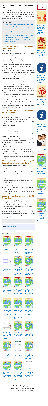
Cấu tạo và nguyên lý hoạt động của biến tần (7, 270)
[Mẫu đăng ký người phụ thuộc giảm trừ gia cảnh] (29, 326)
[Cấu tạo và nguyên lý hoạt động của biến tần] (7, 261)
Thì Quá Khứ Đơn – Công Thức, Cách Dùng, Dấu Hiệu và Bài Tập (29, 250)
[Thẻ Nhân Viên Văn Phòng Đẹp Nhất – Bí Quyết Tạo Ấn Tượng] (7, 282)
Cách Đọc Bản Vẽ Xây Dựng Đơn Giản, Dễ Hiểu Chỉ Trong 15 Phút (7, 335)
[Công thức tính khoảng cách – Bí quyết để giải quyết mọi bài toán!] (7, 303)
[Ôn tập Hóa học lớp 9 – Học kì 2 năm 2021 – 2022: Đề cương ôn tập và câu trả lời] (18, 282)
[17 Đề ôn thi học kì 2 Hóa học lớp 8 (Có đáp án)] (7, 346)
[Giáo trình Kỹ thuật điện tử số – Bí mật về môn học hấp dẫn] (29, 303)
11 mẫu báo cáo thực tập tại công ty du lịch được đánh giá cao (29, 374)
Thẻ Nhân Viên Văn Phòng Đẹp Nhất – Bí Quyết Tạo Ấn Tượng (7, 291)
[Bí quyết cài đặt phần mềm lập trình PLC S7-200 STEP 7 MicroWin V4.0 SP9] (18, 261)
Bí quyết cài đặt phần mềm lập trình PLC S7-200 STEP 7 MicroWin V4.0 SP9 (18, 271)
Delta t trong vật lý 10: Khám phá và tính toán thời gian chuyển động (7, 375)
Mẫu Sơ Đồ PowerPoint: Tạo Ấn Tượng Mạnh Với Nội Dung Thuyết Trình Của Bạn (18, 376)
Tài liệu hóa (11, 228)
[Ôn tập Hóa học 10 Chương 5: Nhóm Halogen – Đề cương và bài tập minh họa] (29, 282)
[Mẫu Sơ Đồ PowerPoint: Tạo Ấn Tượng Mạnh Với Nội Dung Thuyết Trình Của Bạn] (18, 365)
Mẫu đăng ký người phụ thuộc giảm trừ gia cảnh (29, 335)
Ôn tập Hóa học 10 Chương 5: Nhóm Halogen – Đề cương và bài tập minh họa (29, 291)
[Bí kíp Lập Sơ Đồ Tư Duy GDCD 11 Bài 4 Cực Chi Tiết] (18, 326)
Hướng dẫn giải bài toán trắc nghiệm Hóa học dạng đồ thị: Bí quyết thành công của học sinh (18, 314)
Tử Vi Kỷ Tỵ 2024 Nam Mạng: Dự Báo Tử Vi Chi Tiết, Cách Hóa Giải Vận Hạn (41, 103)
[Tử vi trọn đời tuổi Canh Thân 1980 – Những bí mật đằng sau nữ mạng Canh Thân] (41, 160)
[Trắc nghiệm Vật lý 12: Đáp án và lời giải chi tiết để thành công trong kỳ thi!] (29, 346)
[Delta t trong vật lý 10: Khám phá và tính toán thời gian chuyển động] (7, 365)
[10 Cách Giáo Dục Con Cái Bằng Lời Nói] (41, 140)
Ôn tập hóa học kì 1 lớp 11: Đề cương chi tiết (20, 220)
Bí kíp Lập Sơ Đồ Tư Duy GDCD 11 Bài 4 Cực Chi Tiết (18, 335)
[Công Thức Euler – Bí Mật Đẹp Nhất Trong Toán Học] (18, 241)
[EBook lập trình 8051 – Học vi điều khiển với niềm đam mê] (18, 346)
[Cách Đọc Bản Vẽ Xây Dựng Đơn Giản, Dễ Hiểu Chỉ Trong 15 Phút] (7, 326)
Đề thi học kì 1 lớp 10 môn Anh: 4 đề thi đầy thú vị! (7, 250)
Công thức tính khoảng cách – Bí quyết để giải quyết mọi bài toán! (7, 313)
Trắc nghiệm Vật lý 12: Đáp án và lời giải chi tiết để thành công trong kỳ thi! (29, 355)
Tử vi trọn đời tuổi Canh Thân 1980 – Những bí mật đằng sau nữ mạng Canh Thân (41, 172)
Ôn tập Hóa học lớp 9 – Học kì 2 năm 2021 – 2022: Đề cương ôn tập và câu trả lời (18, 292)
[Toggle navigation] (1, 2)
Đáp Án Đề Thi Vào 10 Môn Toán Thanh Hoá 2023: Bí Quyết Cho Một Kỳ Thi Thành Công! (29, 271)
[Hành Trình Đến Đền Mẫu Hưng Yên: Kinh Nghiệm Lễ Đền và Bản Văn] (41, 205)
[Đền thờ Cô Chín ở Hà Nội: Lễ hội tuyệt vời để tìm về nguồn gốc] (41, 183)
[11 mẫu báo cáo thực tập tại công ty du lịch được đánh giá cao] (29, 365)
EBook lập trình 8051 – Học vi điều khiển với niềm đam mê (18, 354)
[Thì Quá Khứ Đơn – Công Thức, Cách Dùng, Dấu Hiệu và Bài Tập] (29, 241)
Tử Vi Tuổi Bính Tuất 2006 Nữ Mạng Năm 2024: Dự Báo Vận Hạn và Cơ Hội (41, 79)
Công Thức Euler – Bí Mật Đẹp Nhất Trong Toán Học (18, 250)
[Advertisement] (24, 400)
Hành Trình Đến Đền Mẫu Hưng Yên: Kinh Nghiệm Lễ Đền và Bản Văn (41, 217)
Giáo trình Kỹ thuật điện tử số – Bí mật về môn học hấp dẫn (29, 312)
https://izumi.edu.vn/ (11, 226)
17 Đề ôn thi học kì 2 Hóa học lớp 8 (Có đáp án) (7, 354)
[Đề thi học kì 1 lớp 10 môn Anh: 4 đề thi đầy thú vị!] (7, 241)
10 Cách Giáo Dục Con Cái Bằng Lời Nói (41, 149)
